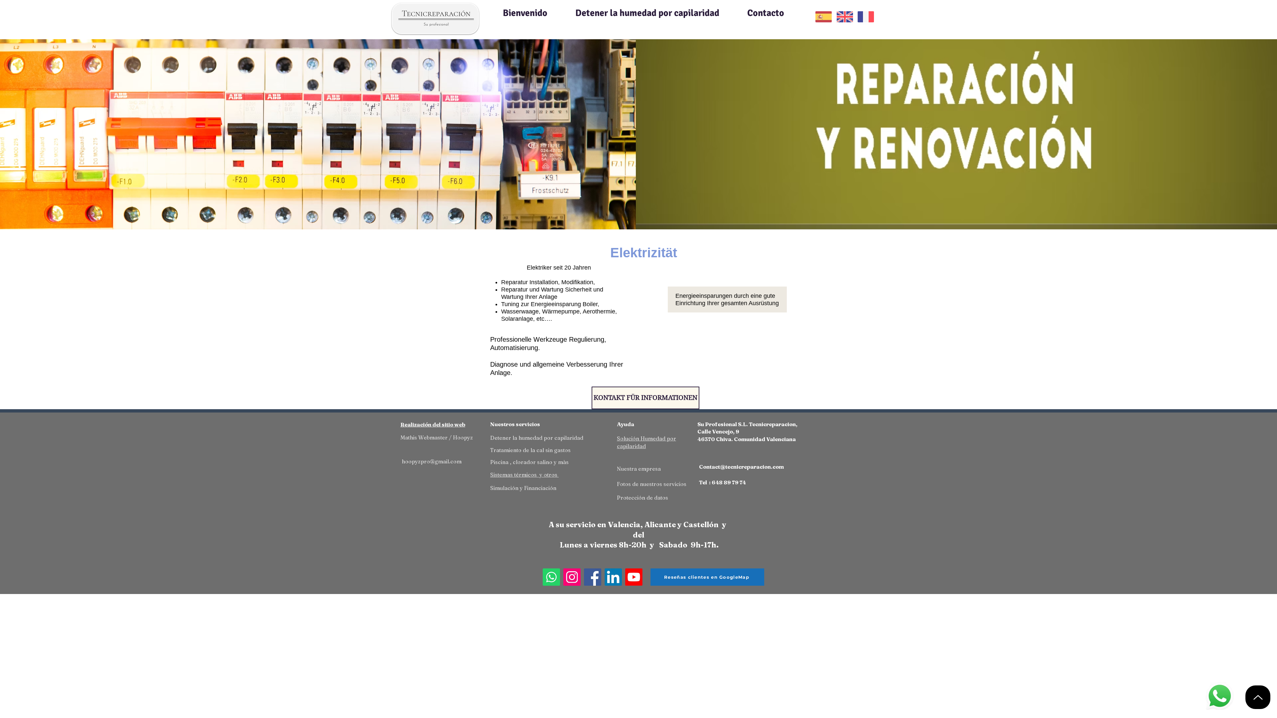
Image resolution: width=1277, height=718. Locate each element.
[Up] (1257, 697)
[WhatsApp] (551, 577)
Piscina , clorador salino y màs (529, 462)
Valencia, (626, 524)
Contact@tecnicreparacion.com (741, 466)
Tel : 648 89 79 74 (722, 482)
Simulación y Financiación (523, 488)
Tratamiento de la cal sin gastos (530, 450)
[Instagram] (572, 577)
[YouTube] (633, 577)
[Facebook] (592, 577)
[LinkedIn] (613, 577)
